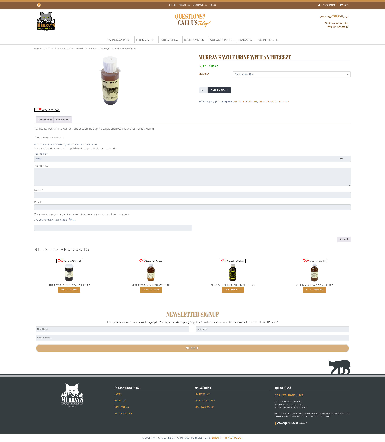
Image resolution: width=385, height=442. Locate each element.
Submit (192, 348)
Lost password (204, 407)
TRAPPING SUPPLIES (118, 39)
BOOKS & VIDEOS (194, 39)
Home (172, 5)
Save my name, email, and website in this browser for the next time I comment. (83, 214)
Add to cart (219, 90)
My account (202, 394)
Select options (69, 290)
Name (38, 189)
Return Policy (123, 413)
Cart (346, 4)
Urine (71, 48)
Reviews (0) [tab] (62, 119)
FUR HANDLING (169, 39)
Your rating (41, 153)
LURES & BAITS (145, 39)
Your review (41, 165)
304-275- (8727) (289, 395)
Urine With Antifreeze (87, 48)
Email (38, 202)
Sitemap (217, 437)
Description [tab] (45, 119)
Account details (205, 400)
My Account (328, 4)
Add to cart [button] (233, 290)
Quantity (204, 73)
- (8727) (334, 16)
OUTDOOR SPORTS (221, 39)
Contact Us (200, 5)
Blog (213, 5)
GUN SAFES (245, 39)
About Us (184, 5)
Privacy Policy (233, 437)
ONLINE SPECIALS (268, 39)
